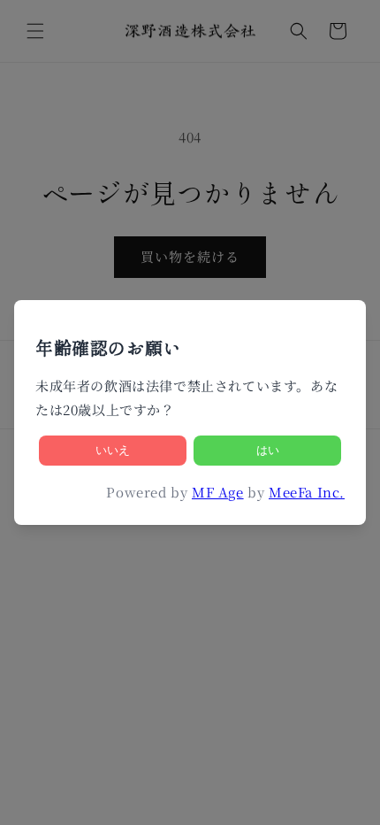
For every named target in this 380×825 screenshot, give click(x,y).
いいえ (112, 450)
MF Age (218, 491)
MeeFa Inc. (307, 491)
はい (267, 450)
